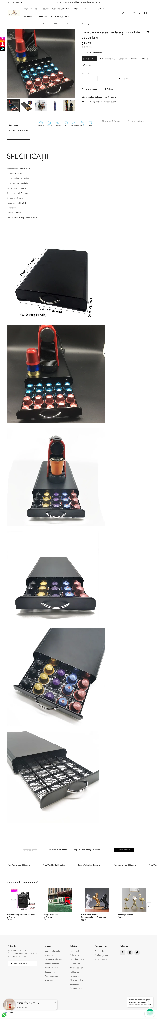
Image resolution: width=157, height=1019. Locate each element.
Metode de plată (77, 967)
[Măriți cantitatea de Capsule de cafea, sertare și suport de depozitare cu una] (94, 78)
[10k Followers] (130, 952)
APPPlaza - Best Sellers (61, 23)
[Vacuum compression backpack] (23, 900)
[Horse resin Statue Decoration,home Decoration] (97, 900)
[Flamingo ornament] (134, 900)
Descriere (13, 125)
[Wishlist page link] (122, 13)
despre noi (74, 951)
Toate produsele (45, 16)
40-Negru (87, 65)
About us (45, 8)
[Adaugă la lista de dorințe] (147, 32)
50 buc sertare (89, 58)
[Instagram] (2, 39)
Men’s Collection (81, 8)
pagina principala (31, 8)
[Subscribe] (34, 963)
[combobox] (10, 1013)
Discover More (94, 2)
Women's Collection (60, 8)
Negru (134, 58)
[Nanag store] (14, 12)
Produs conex (29, 16)
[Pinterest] (122, 952)
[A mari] (70, 34)
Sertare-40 (123, 58)
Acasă (45, 23)
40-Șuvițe (144, 58)
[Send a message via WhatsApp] (4, 1015)
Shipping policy (76, 980)
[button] (145, 13)
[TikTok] (2, 49)
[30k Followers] (137, 952)
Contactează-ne (76, 963)
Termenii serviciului (77, 984)
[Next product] (148, 907)
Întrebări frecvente (77, 988)
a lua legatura (61, 16)
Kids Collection (100, 8)
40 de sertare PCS (107, 58)
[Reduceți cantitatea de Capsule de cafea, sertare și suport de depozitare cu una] (84, 78)
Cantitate (85, 72)
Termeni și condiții (102, 959)
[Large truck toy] (60, 900)
